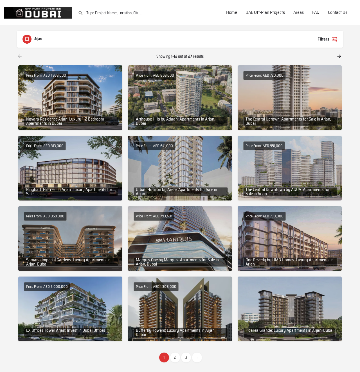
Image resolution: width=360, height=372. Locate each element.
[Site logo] (39, 12)
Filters (323, 39)
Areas (298, 12)
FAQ (316, 12)
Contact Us (337, 12)
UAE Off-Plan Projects (265, 12)
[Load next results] (339, 56)
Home (231, 12)
